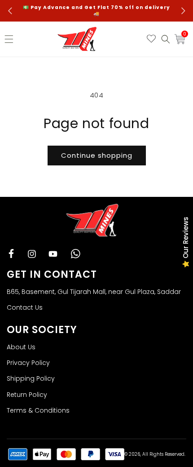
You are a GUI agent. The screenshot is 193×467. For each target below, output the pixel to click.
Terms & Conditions (38, 410)
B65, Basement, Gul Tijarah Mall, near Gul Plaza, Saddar (94, 291)
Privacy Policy (28, 362)
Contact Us (25, 307)
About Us (21, 346)
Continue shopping (96, 155)
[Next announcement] (183, 11)
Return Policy (27, 394)
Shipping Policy (31, 378)
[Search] (165, 39)
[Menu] (11, 39)
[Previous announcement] (10, 11)
